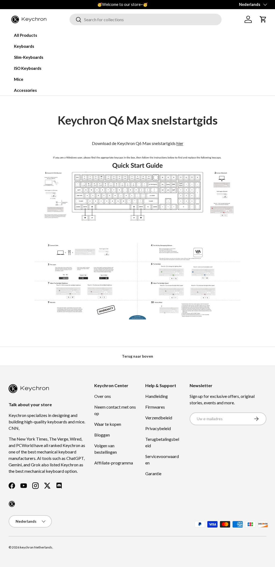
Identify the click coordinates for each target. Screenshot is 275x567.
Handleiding (156, 396)
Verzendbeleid (158, 417)
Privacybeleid (158, 428)
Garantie (153, 473)
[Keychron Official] (12, 504)
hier (179, 143)
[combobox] (146, 19)
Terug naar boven (137, 356)
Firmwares (155, 406)
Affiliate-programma (113, 462)
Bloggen (102, 434)
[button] (263, 19)
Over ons (102, 396)
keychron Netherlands (36, 547)
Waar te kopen (107, 424)
